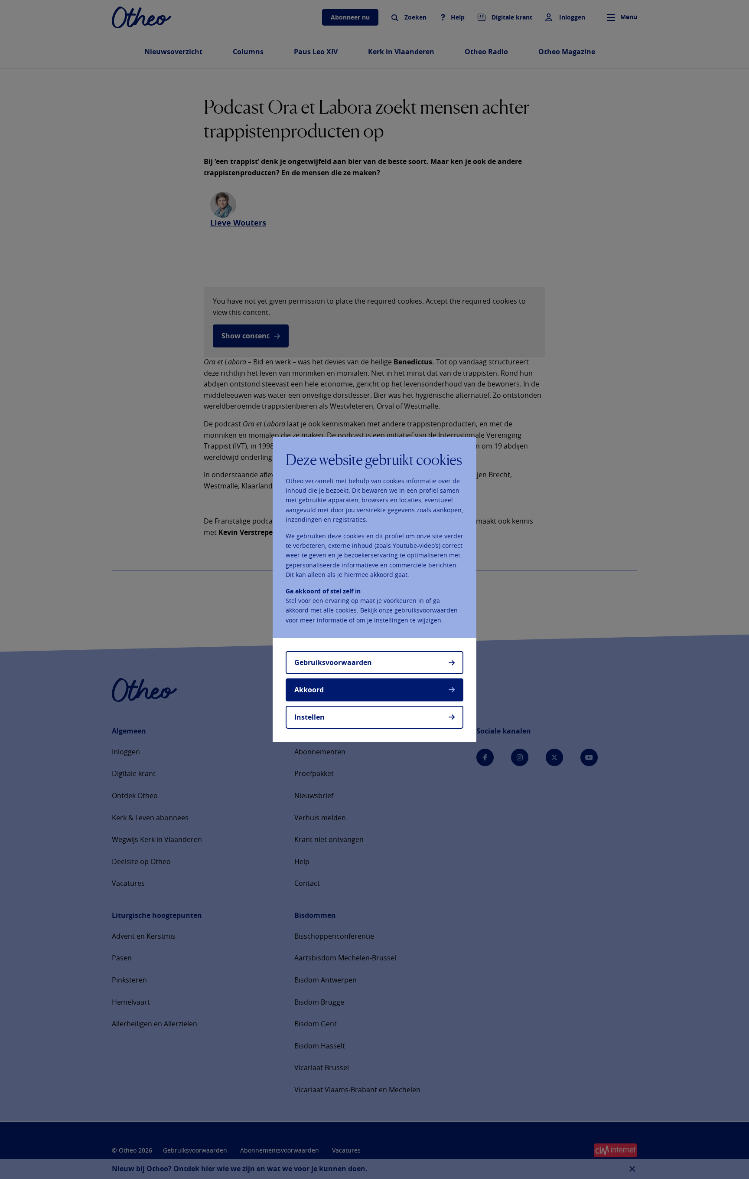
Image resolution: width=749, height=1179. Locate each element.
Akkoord (309, 689)
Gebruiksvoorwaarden (333, 662)
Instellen (309, 717)
